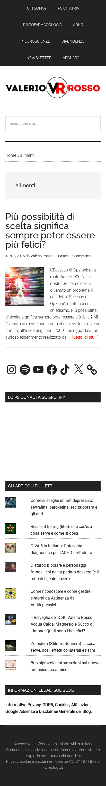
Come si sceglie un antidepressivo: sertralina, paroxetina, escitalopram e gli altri (64, 507)
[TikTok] (65, 369)
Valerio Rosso (53, 88)
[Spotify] (25, 369)
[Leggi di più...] (85, 337)
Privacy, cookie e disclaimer (29, 761)
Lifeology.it (54, 767)
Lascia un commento (75, 256)
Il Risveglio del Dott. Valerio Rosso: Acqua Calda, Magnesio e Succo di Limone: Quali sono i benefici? (62, 624)
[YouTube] (38, 369)
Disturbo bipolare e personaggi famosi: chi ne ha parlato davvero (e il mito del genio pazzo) (65, 572)
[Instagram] (11, 369)
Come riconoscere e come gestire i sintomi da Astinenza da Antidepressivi (61, 598)
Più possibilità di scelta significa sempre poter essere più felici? (50, 230)
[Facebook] (52, 369)
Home (10, 155)
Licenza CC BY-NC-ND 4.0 (77, 761)
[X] (78, 369)
